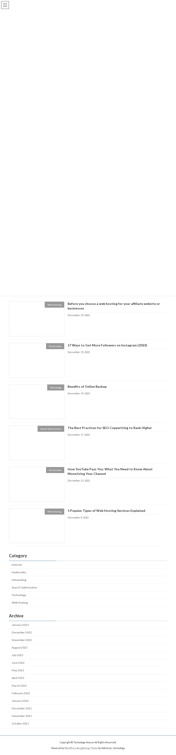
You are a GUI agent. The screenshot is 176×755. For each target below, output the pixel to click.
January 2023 (20, 625)
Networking (19, 580)
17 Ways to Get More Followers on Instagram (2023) (107, 345)
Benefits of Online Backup (87, 386)
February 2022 (21, 693)
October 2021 (20, 723)
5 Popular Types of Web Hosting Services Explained (106, 511)
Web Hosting (20, 602)
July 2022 (17, 655)
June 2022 (18, 662)
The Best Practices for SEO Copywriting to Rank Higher (110, 428)
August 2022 (20, 647)
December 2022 (22, 632)
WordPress (70, 748)
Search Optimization (24, 587)
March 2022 (19, 685)
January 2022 (20, 700)
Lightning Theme (88, 748)
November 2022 (22, 640)
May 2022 (18, 670)
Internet (17, 564)
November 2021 (22, 716)
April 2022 (18, 678)
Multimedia (19, 572)
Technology (19, 595)
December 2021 (22, 708)
